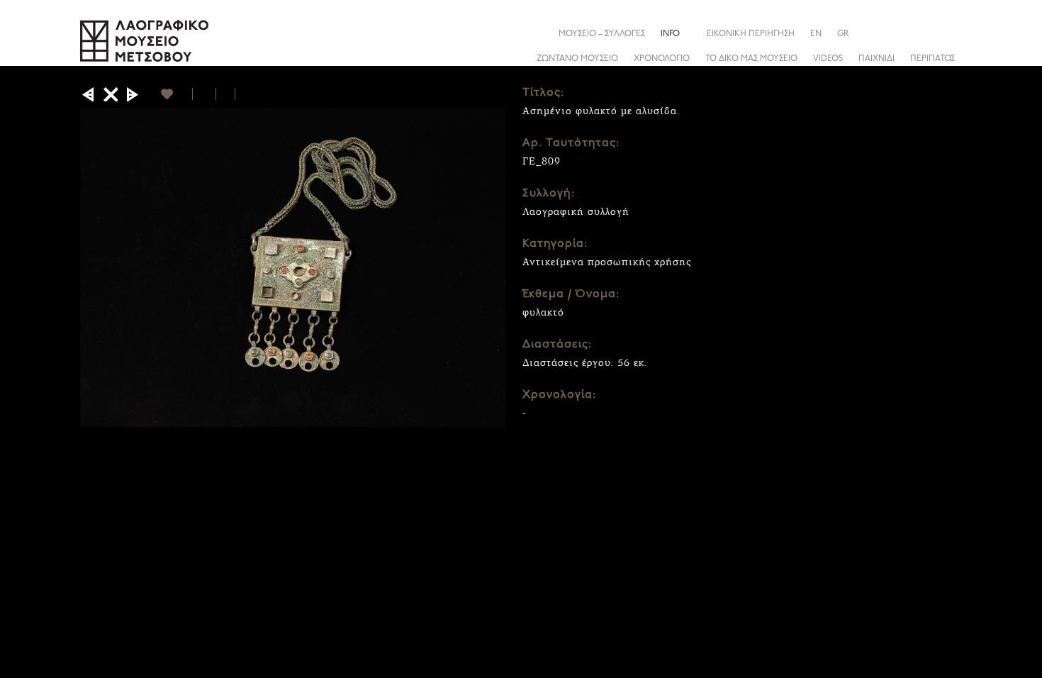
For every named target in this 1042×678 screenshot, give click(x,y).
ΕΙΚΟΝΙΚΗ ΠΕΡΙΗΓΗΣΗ (751, 34)
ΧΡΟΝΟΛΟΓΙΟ (662, 59)
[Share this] (951, 33)
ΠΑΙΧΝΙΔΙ (876, 59)
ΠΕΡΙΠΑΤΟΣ (932, 59)
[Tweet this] (225, 94)
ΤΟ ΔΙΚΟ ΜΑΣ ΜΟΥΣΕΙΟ (751, 59)
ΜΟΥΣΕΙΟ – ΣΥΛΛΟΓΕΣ (602, 34)
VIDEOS (828, 59)
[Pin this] (241, 94)
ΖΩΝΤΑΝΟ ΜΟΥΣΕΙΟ (577, 59)
